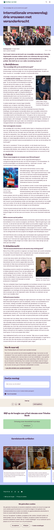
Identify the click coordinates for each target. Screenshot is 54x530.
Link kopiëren (37, 404)
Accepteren (15, 525)
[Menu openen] (49, 2)
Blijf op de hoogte (9, 496)
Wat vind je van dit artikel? (13, 384)
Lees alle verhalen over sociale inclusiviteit (18, 368)
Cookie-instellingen (38, 525)
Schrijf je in (27, 425)
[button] (52, 466)
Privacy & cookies (21, 496)
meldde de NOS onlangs (13, 78)
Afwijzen (25, 525)
